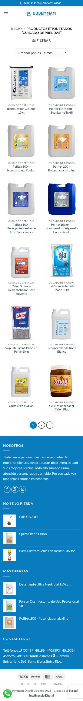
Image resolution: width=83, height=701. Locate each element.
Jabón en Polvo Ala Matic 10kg (61, 288)
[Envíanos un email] (22, 489)
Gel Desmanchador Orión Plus (61, 407)
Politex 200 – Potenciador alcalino (62, 168)
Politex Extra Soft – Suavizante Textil (61, 110)
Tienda (24, 684)
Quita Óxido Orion (21, 406)
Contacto (56, 684)
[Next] (49, 425)
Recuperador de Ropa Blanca (61, 349)
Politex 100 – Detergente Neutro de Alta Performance (21, 228)
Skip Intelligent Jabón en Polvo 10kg (21, 349)
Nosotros (39, 684)
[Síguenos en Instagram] (14, 489)
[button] (5, 13)
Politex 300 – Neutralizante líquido (21, 168)
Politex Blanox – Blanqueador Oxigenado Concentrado (62, 228)
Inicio (16, 28)
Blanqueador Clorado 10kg (21, 110)
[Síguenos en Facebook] (7, 489)
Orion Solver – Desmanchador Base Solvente (21, 290)
